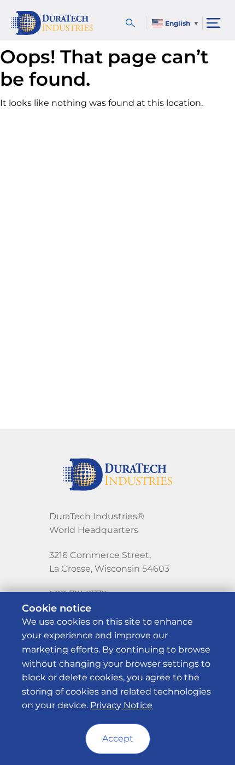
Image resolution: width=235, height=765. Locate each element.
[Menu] (213, 22)
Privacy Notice (121, 705)
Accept (117, 738)
